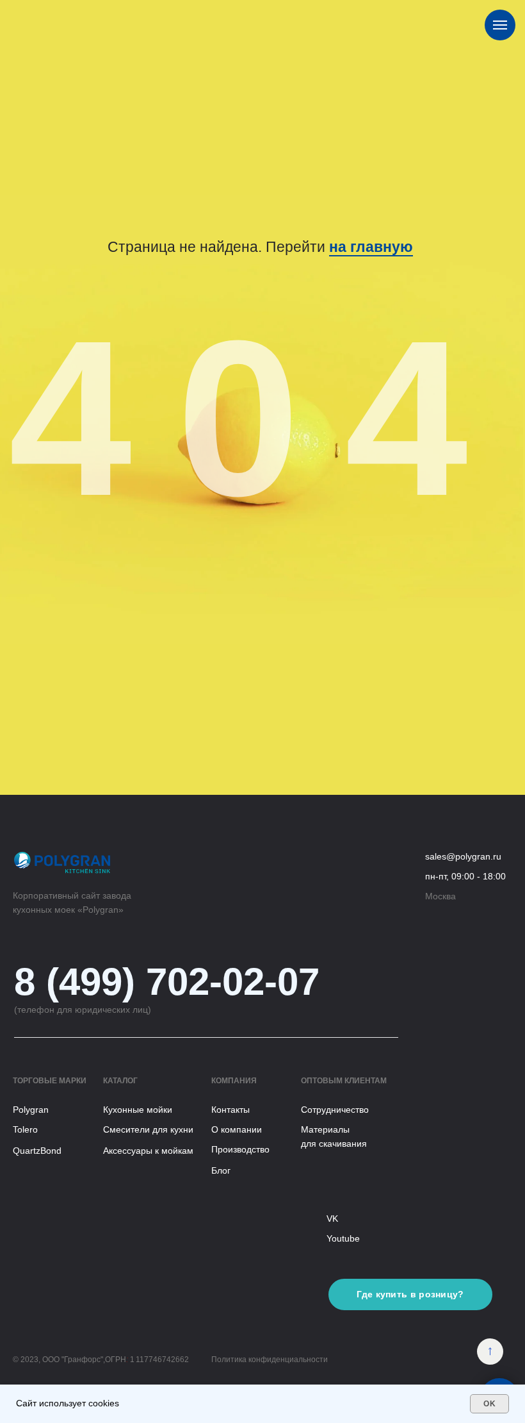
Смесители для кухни (148, 1129)
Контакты (230, 1109)
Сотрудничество (335, 1109)
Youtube (343, 1238)
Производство (240, 1149)
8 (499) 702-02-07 (166, 981)
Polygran (31, 1109)
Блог (220, 1170)
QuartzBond (37, 1150)
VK (332, 1218)
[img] (490, 1351)
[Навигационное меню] (500, 25)
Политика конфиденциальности (269, 1359)
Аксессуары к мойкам (148, 1150)
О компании (236, 1129)
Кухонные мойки (137, 1109)
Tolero (25, 1129)
